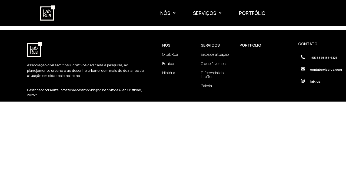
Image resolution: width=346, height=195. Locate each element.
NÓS (165, 13)
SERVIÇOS (204, 13)
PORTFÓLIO (252, 13)
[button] (167, 13)
